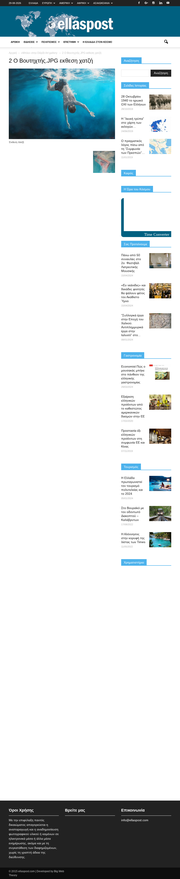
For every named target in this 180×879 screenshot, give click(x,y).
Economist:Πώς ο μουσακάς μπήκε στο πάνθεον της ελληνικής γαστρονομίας (133, 374)
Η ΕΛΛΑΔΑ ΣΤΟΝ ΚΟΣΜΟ (97, 42)
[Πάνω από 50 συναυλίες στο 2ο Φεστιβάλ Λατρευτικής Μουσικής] (160, 260)
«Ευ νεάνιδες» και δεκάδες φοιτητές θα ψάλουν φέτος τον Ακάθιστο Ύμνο (133, 293)
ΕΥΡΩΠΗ (47, 3)
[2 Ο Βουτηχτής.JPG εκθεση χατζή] (62, 138)
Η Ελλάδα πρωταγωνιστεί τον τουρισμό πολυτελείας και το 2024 (132, 485)
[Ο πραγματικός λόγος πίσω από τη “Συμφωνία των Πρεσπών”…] (160, 146)
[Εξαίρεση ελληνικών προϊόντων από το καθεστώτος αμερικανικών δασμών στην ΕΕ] (160, 402)
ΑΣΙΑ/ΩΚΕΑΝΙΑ (101, 3)
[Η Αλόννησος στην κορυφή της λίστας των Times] (160, 539)
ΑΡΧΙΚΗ (15, 42)
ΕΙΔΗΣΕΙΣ (29, 42)
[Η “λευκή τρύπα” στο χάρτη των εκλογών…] (160, 124)
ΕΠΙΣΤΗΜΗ (69, 42)
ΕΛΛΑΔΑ (33, 3)
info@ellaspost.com (134, 820)
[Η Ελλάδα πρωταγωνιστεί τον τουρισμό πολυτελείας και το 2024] (160, 483)
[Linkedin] (160, 3)
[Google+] (146, 3)
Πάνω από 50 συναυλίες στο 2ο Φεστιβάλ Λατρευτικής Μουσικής (131, 263)
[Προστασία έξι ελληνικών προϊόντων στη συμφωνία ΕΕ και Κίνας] (160, 436)
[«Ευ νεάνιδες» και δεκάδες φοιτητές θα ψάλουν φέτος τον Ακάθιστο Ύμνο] (160, 290)
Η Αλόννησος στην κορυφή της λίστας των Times (133, 538)
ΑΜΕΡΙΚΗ (64, 3)
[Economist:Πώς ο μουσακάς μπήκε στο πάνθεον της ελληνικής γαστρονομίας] (160, 372)
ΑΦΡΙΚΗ (81, 3)
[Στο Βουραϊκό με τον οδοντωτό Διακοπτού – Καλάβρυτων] (160, 513)
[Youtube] (168, 3)
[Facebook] (139, 3)
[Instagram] (153, 3)
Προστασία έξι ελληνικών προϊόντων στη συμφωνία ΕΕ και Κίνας (133, 438)
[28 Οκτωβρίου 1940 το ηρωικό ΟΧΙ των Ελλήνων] (160, 102)
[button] (166, 42)
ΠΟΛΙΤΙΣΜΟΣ (49, 42)
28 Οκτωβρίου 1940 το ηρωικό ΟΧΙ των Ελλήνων (133, 100)
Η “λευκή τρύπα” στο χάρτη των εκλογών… (132, 122)
